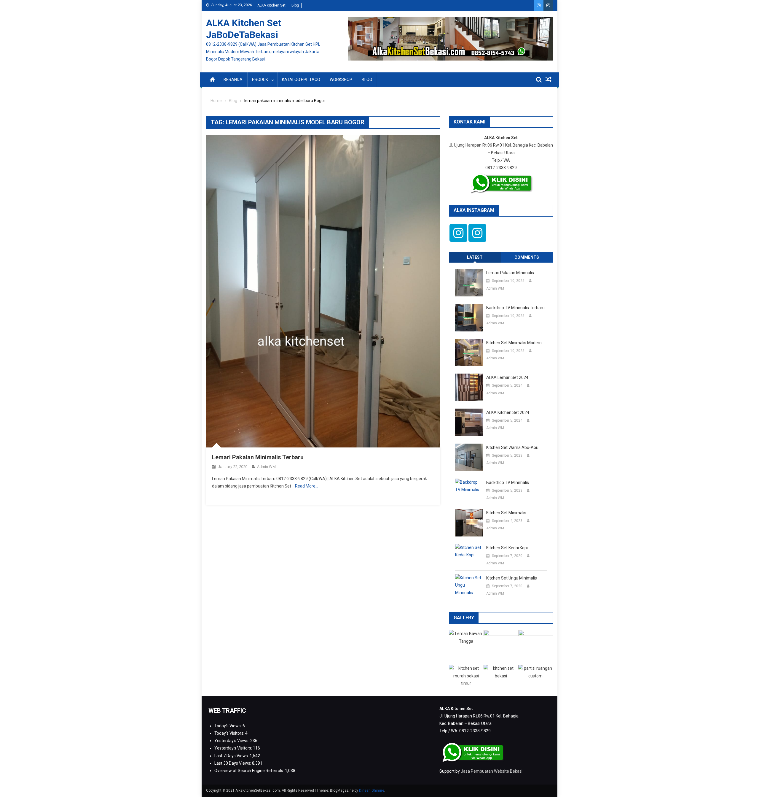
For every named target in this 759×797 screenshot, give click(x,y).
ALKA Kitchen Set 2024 (507, 412)
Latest (475, 257)
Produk (260, 79)
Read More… (306, 486)
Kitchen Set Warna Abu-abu (512, 447)
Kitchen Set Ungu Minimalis (511, 578)
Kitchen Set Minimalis (506, 512)
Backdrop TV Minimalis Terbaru (515, 307)
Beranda (233, 79)
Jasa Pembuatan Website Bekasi (491, 771)
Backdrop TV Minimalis (507, 482)
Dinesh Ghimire (371, 790)
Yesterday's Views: (232, 740)
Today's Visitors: (229, 733)
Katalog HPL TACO (301, 79)
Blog (295, 5)
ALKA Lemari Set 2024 (507, 377)
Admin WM (266, 466)
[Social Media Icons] (458, 233)
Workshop (341, 79)
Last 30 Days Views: (233, 763)
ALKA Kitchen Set (271, 5)
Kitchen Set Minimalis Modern (514, 342)
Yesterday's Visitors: (233, 748)
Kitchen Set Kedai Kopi (507, 547)
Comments (526, 257)
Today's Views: (228, 725)
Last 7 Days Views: (232, 755)
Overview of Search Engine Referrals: (249, 770)
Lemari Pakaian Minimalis (510, 272)
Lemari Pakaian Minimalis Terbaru (258, 457)
